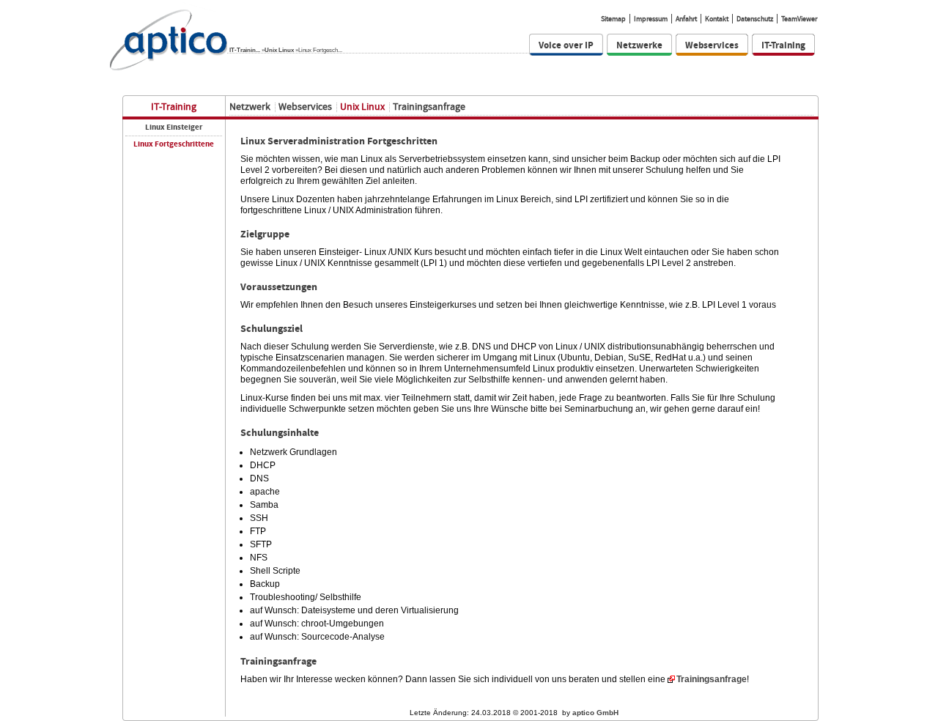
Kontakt (716, 18)
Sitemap (613, 18)
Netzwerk (249, 106)
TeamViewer (799, 18)
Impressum (651, 18)
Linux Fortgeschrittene (173, 143)
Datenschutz (754, 18)
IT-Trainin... (244, 49)
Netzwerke (639, 45)
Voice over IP (566, 45)
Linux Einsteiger (173, 127)
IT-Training (783, 45)
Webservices (712, 45)
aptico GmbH (595, 713)
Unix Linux (279, 49)
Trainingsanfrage (429, 106)
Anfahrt (686, 18)
